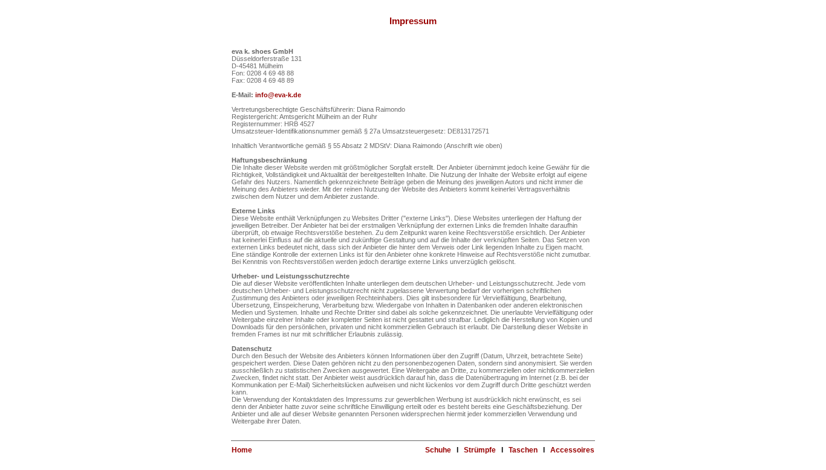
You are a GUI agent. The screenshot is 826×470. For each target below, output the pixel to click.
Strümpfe (480, 450)
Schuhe (438, 450)
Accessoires (572, 450)
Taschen (523, 450)
